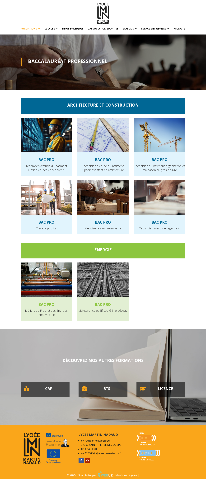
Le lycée (49, 28)
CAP (48, 388)
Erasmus (128, 28)
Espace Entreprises (153, 28)
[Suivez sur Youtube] (87, 460)
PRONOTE (179, 28)
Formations (29, 28)
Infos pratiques (73, 28)
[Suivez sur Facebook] (81, 460)
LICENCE (165, 388)
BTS (106, 388)
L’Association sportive (103, 28)
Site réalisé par (88, 475)
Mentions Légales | (127, 475)
